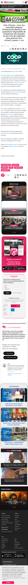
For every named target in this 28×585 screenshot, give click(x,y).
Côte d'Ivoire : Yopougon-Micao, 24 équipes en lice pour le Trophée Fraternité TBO (12, 6)
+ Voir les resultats (16, 292)
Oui (5, 285)
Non (6, 287)
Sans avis (7, 289)
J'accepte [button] (8, 582)
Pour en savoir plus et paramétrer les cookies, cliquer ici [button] (13, 578)
